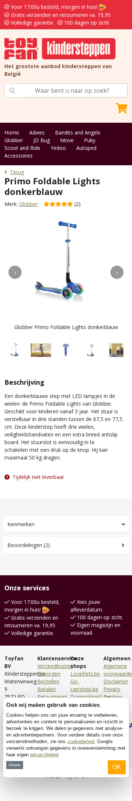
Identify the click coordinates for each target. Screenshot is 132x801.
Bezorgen (48, 673)
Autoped (86, 147)
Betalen (46, 689)
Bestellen (48, 681)
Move (67, 140)
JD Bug (41, 140)
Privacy (111, 689)
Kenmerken (20, 524)
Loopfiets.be (85, 673)
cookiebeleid (80, 741)
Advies (37, 132)
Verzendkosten (55, 665)
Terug (17, 172)
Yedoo (58, 147)
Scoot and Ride (22, 147)
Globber (13, 140)
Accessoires (18, 155)
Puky (89, 140)
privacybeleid (44, 754)
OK (117, 767)
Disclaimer (115, 681)
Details (14, 765)
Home (11, 132)
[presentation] (15, 272)
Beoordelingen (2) (28, 545)
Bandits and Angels (77, 132)
